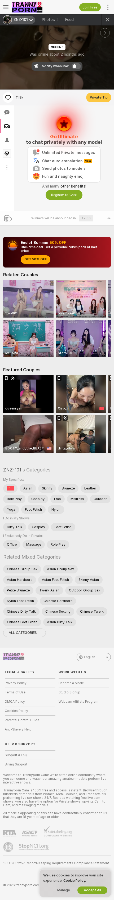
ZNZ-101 (12, 470)
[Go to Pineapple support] (8, 847)
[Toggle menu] (6, 7)
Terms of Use (15, 692)
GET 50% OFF (35, 259)
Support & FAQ (16, 755)
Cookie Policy (74, 881)
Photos (50, 19)
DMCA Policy (15, 701)
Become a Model (72, 683)
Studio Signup (69, 692)
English (89, 657)
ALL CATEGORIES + (24, 633)
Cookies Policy (16, 711)
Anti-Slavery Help (18, 729)
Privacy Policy (16, 683)
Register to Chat (64, 195)
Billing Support (16, 764)
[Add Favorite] (8, 97)
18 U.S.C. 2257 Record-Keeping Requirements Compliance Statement (56, 863)
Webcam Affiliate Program (78, 701)
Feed (69, 19)
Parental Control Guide (22, 720)
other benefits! (73, 186)
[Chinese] (10, 488)
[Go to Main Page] (34, 7)
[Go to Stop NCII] (34, 847)
